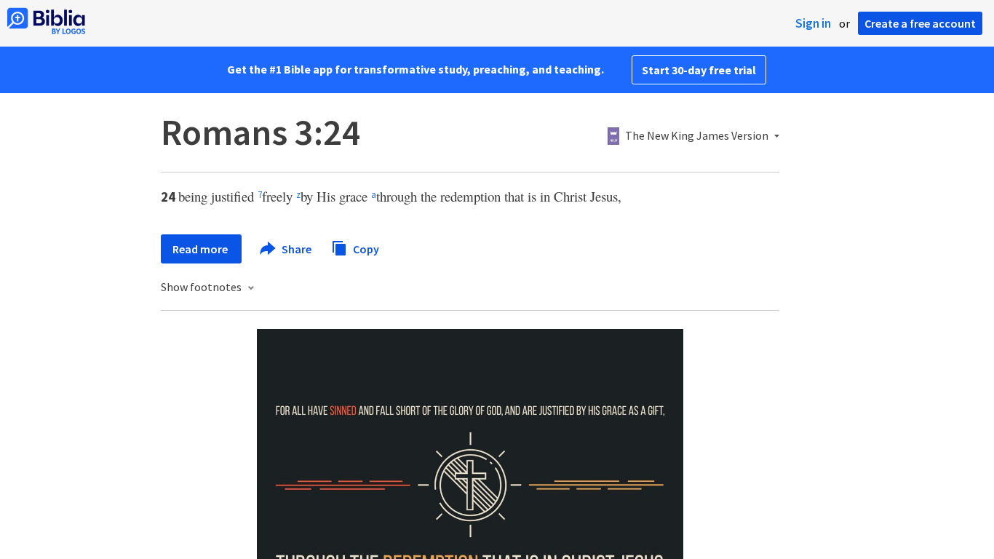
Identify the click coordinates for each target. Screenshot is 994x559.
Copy (365, 248)
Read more (201, 249)
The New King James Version (696, 136)
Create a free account (920, 23)
